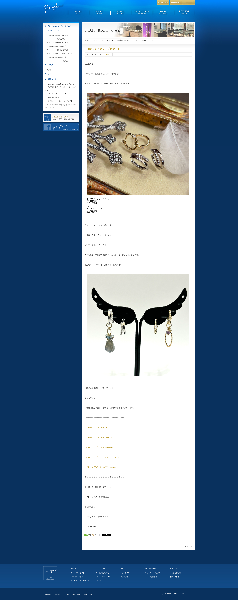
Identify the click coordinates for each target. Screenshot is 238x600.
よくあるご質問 (175, 573)
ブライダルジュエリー (103, 573)
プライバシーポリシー (72, 594)
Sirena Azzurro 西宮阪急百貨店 (118, 40)
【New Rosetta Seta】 (54, 97)
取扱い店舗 (124, 577)
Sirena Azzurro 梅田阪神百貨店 (57, 50)
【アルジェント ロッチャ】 (57, 93)
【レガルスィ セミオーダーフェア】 (60, 101)
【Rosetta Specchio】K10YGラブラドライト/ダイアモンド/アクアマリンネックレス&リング (60, 87)
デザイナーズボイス (77, 577)
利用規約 (58, 594)
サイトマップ (88, 594)
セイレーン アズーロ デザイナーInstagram (102, 457)
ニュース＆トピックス (152, 573)
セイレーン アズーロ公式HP (96, 427)
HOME (87, 40)
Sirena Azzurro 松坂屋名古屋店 (57, 42)
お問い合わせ (174, 577)
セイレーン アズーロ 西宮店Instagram (100, 467)
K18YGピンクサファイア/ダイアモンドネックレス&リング (60, 106)
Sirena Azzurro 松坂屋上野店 (56, 46)
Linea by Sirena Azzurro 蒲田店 (57, 61)
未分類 (134, 40)
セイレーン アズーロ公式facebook (98, 437)
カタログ (99, 580)
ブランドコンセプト (77, 573)
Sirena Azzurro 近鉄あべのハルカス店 (59, 53)
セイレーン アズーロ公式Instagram (99, 447)
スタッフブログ (98, 40)
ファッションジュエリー (104, 577)
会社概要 (48, 594)
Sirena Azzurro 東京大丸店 (56, 39)
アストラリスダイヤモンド (80, 580)
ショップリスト (125, 573)
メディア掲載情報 (151, 577)
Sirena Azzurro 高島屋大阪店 (56, 57)
